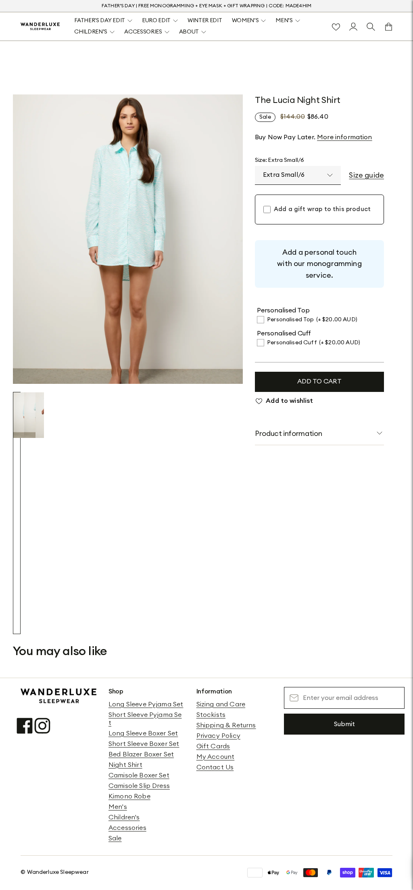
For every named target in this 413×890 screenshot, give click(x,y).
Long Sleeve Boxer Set (143, 733)
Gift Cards (213, 746)
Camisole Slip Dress (139, 786)
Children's (124, 817)
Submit (344, 724)
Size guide (366, 175)
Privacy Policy (218, 736)
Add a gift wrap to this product (322, 209)
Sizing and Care (220, 704)
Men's (117, 807)
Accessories (127, 828)
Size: (279, 160)
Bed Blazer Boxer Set (141, 754)
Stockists (210, 715)
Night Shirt (125, 765)
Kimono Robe (129, 796)
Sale (115, 838)
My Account (215, 757)
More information (344, 137)
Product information (288, 433)
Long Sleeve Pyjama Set (146, 704)
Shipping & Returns (226, 725)
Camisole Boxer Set (138, 775)
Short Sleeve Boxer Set (143, 744)
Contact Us (215, 767)
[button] (17, 513)
